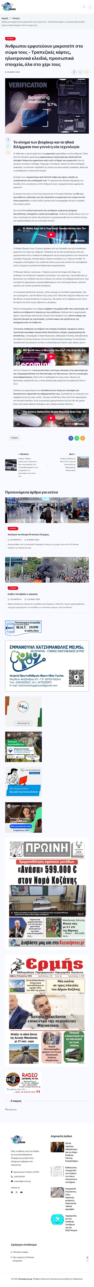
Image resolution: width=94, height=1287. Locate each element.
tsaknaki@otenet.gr (22, 1181)
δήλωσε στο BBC (75, 258)
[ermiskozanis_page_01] (47, 1011)
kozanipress (16, 540)
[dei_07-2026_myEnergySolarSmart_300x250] (23, 711)
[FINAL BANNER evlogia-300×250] (23, 747)
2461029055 (19, 1176)
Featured (14, 438)
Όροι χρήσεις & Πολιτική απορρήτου (23, 1259)
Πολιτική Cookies (20, 1252)
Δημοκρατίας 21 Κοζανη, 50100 (26, 1172)
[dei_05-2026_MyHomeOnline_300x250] (23, 782)
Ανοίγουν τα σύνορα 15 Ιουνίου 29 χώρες (28, 534)
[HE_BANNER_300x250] (23, 817)
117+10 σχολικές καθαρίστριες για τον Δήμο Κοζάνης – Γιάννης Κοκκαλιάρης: (71, 1152)
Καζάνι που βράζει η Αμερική (22, 594)
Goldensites (77, 1279)
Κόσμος (16, 18)
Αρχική (4, 18)
